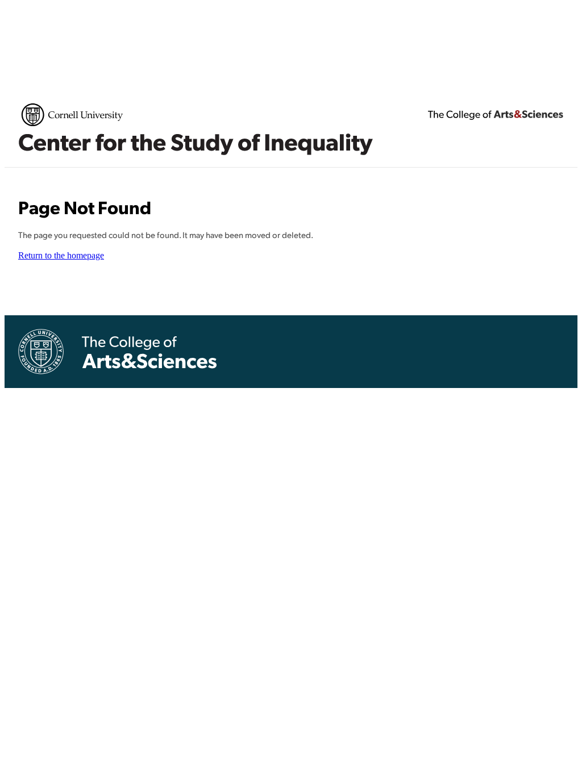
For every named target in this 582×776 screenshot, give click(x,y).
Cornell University (72, 114)
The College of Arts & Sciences (495, 115)
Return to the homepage (61, 255)
